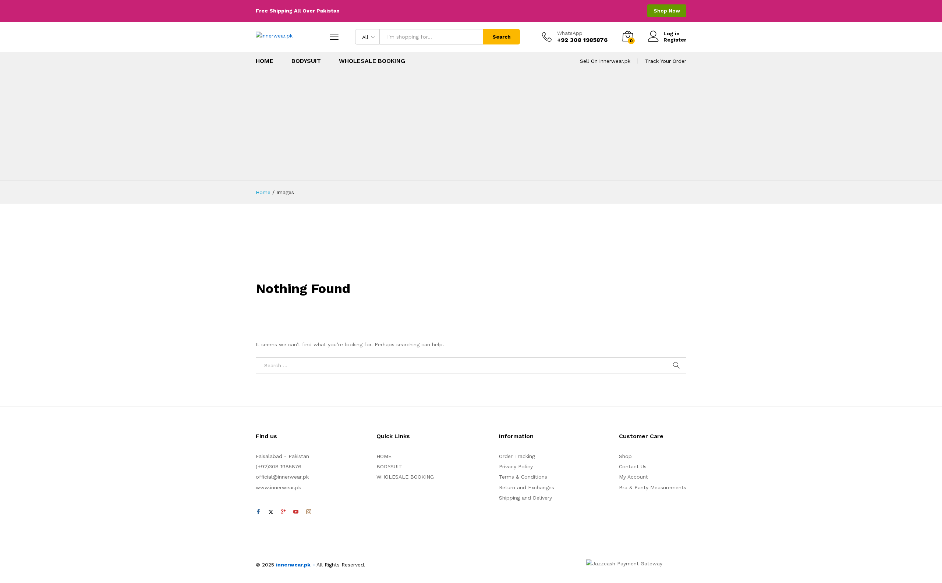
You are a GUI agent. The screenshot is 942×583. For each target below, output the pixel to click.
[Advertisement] (471, 125)
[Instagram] (308, 512)
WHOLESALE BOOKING (372, 61)
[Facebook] (258, 512)
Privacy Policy (516, 466)
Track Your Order (665, 61)
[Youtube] (296, 512)
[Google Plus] (283, 512)
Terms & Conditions (523, 477)
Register (674, 40)
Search (501, 37)
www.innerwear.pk (278, 487)
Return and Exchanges (526, 487)
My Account (633, 477)
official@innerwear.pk (282, 477)
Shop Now (667, 11)
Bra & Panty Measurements (652, 487)
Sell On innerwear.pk (605, 61)
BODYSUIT (306, 61)
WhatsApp (569, 33)
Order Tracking (517, 456)
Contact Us (633, 466)
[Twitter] (271, 512)
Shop (625, 456)
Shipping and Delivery (525, 498)
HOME (264, 61)
